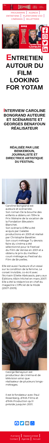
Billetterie (32, 19)
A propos (15, 436)
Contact (14, 439)
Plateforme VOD (32, 16)
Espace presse (31, 436)
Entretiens (12, 16)
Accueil (36, 439)
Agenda (33, 12)
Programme (18, 12)
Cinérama (17, 19)
